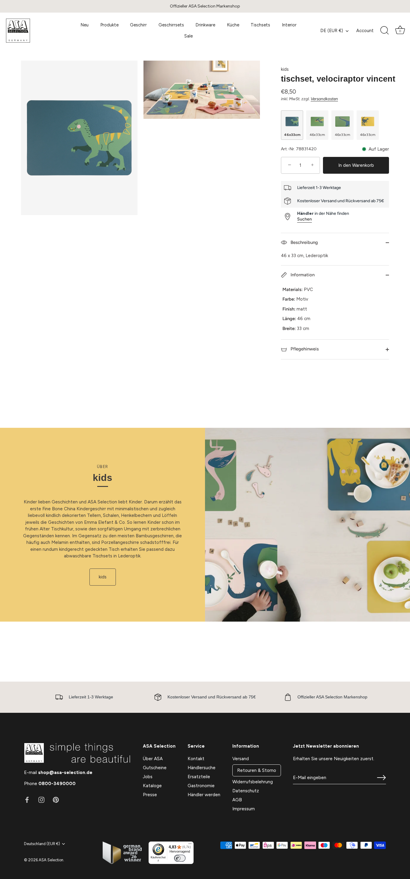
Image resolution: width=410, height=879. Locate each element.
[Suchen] (384, 30)
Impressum (243, 809)
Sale (188, 36)
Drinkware (205, 25)
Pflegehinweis (304, 349)
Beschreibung (303, 242)
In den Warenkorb (356, 165)
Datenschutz (245, 791)
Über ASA (153, 758)
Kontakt (196, 758)
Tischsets (260, 25)
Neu (84, 25)
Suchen (304, 219)
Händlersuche (202, 767)
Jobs (147, 776)
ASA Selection (51, 860)
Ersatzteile (199, 776)
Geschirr (138, 25)
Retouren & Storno (256, 770)
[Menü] (190, 845)
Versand (240, 758)
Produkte (109, 25)
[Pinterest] (56, 799)
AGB (237, 799)
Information (302, 275)
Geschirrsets (171, 25)
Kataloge (152, 785)
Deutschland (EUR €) (42, 844)
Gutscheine (155, 767)
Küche (233, 25)
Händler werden (204, 794)
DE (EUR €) (331, 30)
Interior (289, 25)
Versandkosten (324, 98)
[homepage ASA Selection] (34, 31)
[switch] (179, 858)
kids (285, 69)
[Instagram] (41, 799)
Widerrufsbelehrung (252, 781)
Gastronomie (201, 785)
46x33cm (292, 135)
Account (365, 30)
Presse (150, 794)
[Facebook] (27, 799)
